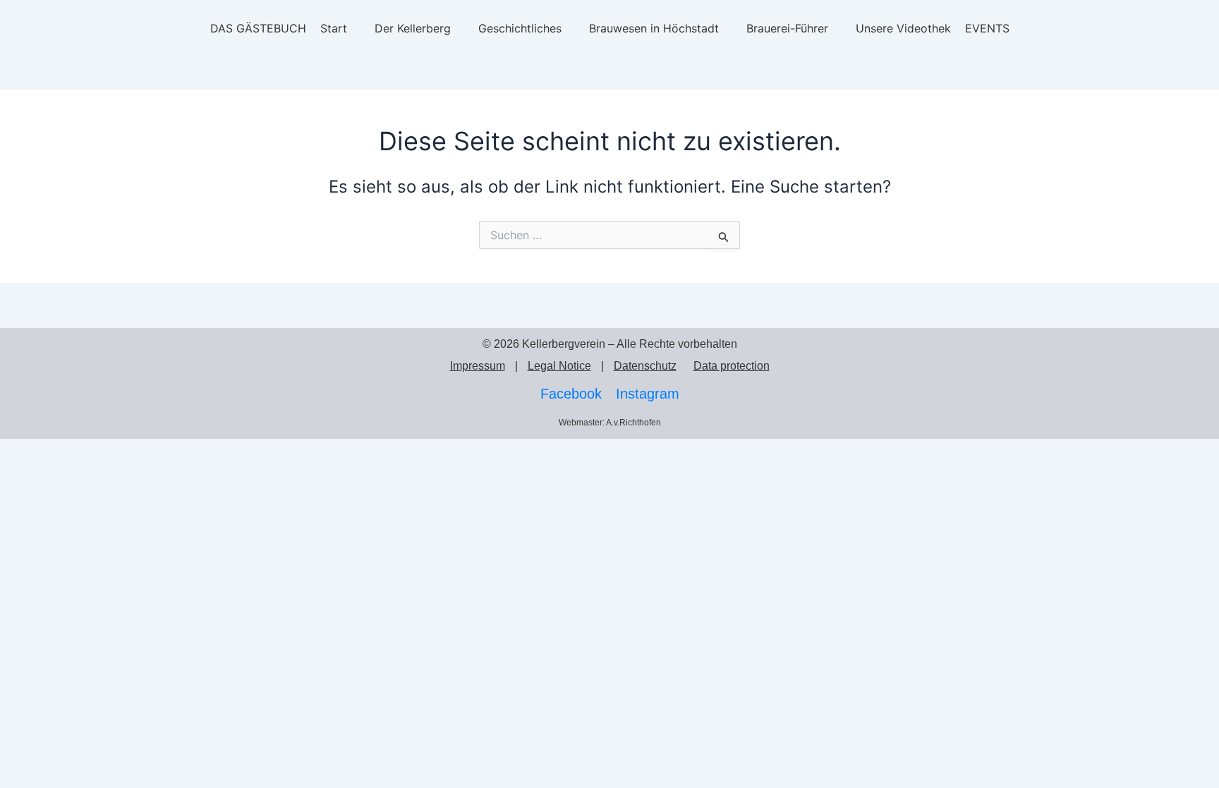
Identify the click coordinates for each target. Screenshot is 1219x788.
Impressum (477, 366)
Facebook (571, 393)
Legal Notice (559, 366)
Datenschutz (645, 366)
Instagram (647, 393)
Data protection (731, 366)
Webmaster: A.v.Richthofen (610, 423)
